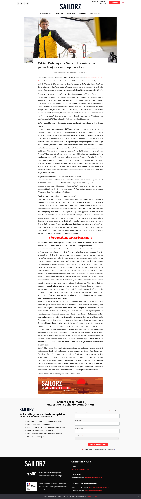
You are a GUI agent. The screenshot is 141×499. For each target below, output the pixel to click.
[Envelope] (27, 3)
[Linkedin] (21, 3)
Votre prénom (79, 428)
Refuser (95, 496)
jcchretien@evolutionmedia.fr (99, 487)
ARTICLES (59, 14)
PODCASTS (71, 14)
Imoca (75, 73)
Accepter (89, 496)
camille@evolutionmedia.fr (93, 490)
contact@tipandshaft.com (80, 469)
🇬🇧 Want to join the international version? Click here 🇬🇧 (98, 449)
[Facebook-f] (18, 3)
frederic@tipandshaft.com (93, 477)
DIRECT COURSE (46, 14)
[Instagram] (24, 3)
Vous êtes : (79, 436)
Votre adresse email (81, 413)
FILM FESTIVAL (95, 14)
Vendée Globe (82, 73)
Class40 (70, 73)
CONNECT (82, 14)
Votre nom (78, 420)
